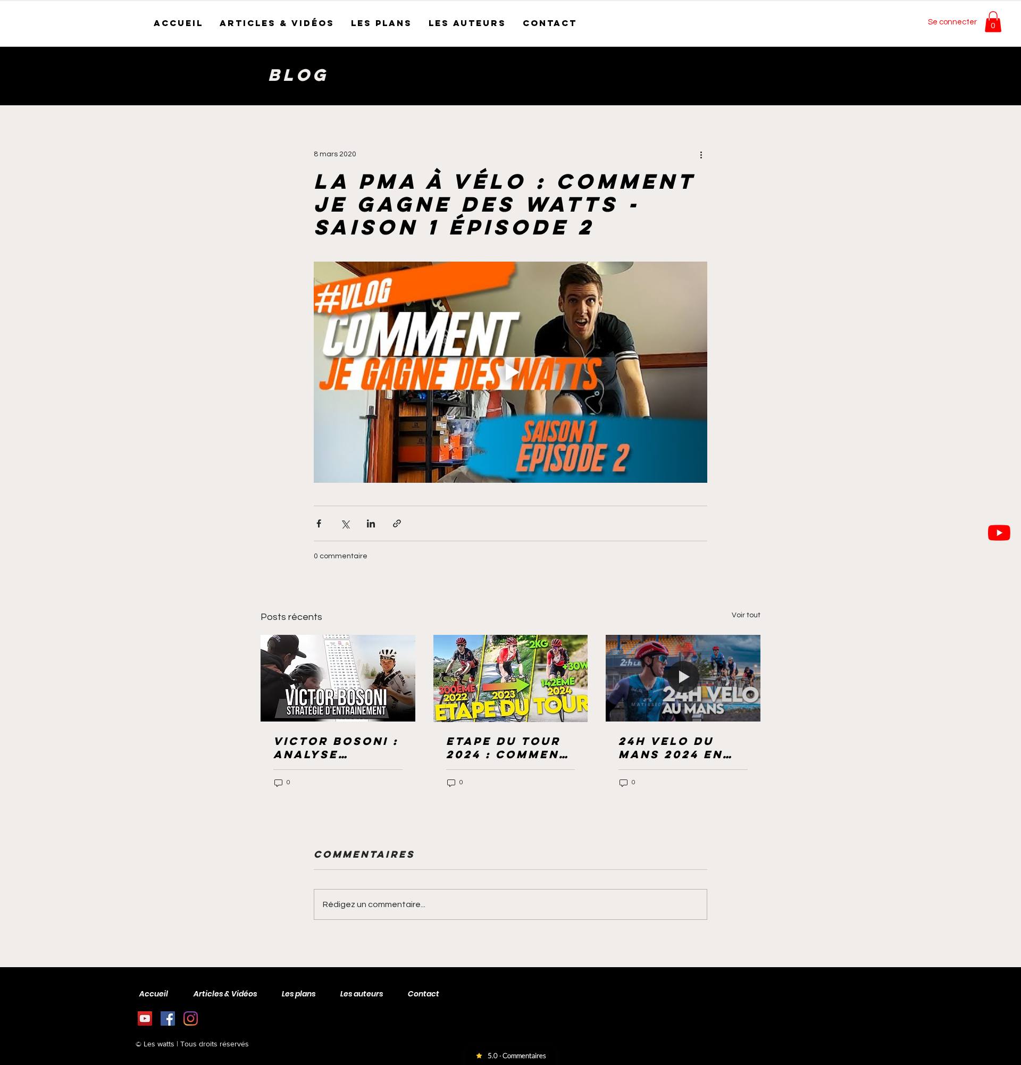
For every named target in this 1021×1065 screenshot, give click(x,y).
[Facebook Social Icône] (168, 1018)
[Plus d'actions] (700, 154)
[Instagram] (190, 1018)
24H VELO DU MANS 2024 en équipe (670, 747)
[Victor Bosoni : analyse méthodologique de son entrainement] (338, 678)
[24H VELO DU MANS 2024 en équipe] (683, 678)
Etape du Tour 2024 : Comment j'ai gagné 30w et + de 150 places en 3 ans (509, 747)
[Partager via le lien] (397, 523)
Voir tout (746, 615)
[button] (993, 21)
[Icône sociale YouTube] (145, 1018)
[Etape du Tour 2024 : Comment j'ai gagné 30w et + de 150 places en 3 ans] (510, 678)
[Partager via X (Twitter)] (345, 523)
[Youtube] (999, 533)
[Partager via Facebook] (319, 523)
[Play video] (510, 372)
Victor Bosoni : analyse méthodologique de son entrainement (336, 747)
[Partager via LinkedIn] (371, 523)
